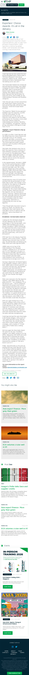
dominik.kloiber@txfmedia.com (17, 367)
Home (6, 651)
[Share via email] (17, 37)
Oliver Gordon (10, 32)
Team (20, 651)
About (13, 651)
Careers (14, 652)
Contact (5, 652)
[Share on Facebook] (14, 37)
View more (7, 586)
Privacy (13, 654)
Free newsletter (14, 673)
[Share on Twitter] (10, 37)
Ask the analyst (9, 373)
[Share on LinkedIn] (7, 37)
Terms (22, 652)
